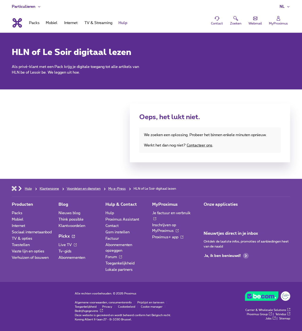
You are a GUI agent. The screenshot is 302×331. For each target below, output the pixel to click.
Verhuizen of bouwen (30, 258)
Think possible (71, 219)
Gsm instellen (117, 232)
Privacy (107, 306)
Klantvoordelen (72, 226)
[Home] (14, 188)
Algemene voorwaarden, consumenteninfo (103, 302)
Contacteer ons (199, 145)
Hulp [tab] (122, 23)
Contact (112, 226)
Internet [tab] (71, 23)
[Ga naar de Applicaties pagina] (208, 214)
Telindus (280, 314)
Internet (18, 226)
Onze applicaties (221, 204)
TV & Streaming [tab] (98, 23)
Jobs (268, 318)
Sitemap (284, 318)
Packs (17, 213)
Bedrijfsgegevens (87, 311)
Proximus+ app (165, 237)
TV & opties (22, 238)
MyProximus (165, 204)
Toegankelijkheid (119, 263)
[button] (285, 6)
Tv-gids (65, 251)
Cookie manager (152, 306)
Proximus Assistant (122, 219)
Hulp (109, 213)
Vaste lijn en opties (28, 251)
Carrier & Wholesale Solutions (265, 310)
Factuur (112, 238)
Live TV (66, 245)
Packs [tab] (34, 23)
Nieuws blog (69, 213)
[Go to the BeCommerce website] (267, 297)
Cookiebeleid (126, 306)
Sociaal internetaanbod (32, 232)
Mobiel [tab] (51, 23)
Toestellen (21, 245)
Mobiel (17, 219)
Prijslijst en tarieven (150, 302)
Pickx (65, 236)
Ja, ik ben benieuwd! (222, 256)
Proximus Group (257, 314)
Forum (111, 257)
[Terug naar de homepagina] (17, 23)
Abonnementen (72, 258)
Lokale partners (119, 270)
